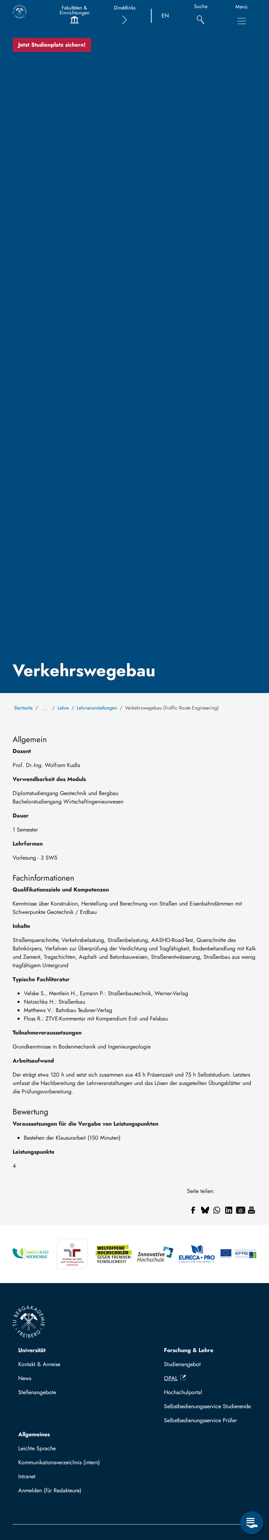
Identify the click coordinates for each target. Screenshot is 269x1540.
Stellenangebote (37, 1392)
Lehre (63, 707)
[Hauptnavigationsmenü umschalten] (241, 21)
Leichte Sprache (37, 1448)
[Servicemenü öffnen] (251, 1522)
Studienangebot (182, 1364)
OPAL (171, 1378)
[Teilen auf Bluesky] (204, 1210)
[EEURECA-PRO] (197, 1254)
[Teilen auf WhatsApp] (216, 1210)
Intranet (26, 1476)
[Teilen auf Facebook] (193, 1210)
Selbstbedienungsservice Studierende (207, 1406)
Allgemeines (34, 1434)
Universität (32, 1350)
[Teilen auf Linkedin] (228, 1210)
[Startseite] (20, 11)
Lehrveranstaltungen (97, 707)
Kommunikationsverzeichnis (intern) (59, 1462)
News (24, 1378)
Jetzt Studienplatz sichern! (51, 45)
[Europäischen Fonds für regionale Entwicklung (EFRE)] (238, 1254)
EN (165, 16)
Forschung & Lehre (188, 1350)
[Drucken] (251, 1210)
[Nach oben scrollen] (251, 1494)
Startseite (23, 707)
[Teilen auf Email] (240, 1210)
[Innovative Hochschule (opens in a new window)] (155, 1254)
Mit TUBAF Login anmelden (54, 1492)
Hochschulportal (183, 1392)
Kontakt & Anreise (39, 1364)
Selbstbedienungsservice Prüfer (200, 1420)
